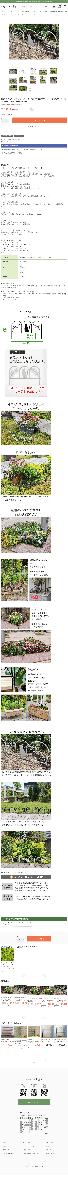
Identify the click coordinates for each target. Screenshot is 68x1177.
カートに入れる (39, 120)
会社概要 (48, 1146)
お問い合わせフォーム (34, 1102)
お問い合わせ (28, 1150)
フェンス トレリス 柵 (18, 11)
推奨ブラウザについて (8, 1153)
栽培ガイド (5, 1150)
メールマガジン (50, 1153)
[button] (44, 1059)
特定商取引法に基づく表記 (31, 1153)
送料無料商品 (4, 14)
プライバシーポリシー (52, 1150)
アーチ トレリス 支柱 (6, 11)
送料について (4, 141)
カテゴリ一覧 (49, 1142)
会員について (6, 1146)
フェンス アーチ (12, 14)
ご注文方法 (27, 1142)
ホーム (4, 1142)
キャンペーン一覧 (29, 1146)
